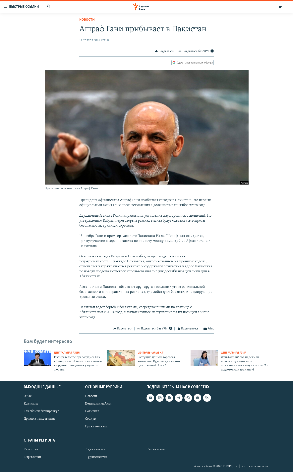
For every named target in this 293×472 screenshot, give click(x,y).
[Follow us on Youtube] (150, 398)
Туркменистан (96, 457)
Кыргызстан (32, 457)
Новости (87, 20)
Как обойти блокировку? (41, 411)
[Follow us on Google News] (197, 398)
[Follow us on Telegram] (178, 398)
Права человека (96, 426)
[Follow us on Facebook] (169, 398)
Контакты (31, 403)
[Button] (164, 51)
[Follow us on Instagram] (159, 398)
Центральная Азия (67, 352)
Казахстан (31, 449)
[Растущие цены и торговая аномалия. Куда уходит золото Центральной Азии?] (121, 358)
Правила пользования (39, 418)
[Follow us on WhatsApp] (188, 398)
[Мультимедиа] (281, 7)
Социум (90, 418)
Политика (92, 411)
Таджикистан (96, 449)
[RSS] (207, 398)
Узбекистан (156, 449)
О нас (27, 396)
